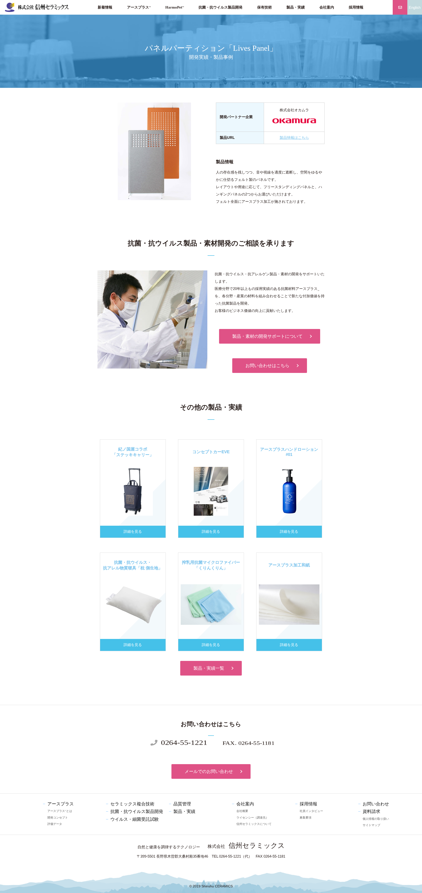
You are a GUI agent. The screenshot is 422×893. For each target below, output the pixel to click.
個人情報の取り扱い (376, 819)
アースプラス (139, 7)
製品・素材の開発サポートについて (267, 336)
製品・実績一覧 (208, 668)
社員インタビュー (311, 811)
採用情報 (356, 7)
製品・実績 (295, 7)
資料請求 (371, 811)
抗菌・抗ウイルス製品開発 (221, 7)
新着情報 (105, 7)
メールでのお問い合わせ (209, 771)
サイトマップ (371, 825)
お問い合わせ (376, 803)
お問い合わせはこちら (267, 365)
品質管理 (182, 803)
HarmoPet (174, 7)
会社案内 (326, 7)
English (415, 7)
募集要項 (305, 817)
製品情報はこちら (294, 137)
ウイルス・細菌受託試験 (134, 819)
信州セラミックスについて (254, 824)
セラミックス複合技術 (132, 803)
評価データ (54, 824)
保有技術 (264, 7)
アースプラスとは (59, 811)
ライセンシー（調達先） (252, 817)
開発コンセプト (57, 817)
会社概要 (242, 811)
